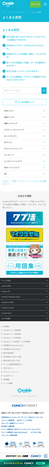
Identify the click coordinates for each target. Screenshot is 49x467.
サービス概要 (7, 383)
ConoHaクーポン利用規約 (12, 338)
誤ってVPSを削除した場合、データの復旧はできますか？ (26, 64)
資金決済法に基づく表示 (11, 360)
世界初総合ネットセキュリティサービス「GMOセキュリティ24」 (22, 417)
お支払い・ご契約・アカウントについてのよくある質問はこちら (24, 182)
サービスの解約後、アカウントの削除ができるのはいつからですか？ (26, 78)
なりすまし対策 (36, 432)
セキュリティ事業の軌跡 (9, 435)
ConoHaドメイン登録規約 (12, 330)
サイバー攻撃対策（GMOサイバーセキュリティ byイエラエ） (21, 429)
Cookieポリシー (8, 376)
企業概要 (6, 379)
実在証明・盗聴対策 (7, 426)
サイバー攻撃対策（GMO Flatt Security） (14, 432)
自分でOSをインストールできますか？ (23, 71)
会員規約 (6, 326)
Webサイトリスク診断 (24, 420)
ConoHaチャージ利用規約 (12, 334)
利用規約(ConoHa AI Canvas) (13, 345)
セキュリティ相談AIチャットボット (12, 423)
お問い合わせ (7, 368)
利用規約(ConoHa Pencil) (11, 349)
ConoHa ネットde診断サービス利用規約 (17, 341)
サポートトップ (7, 12)
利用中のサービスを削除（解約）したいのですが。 (26, 55)
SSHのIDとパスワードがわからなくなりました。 (25, 47)
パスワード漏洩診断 (7, 420)
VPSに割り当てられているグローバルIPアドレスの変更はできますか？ (26, 38)
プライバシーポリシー (10, 372)
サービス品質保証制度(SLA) (12, 364)
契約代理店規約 (8, 353)
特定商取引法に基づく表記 (12, 357)
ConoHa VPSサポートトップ (22, 12)
